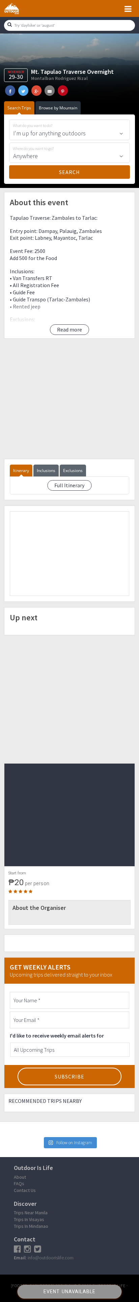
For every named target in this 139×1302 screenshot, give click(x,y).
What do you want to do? (32, 125)
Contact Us (25, 1190)
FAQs (19, 1183)
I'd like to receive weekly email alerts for (57, 1035)
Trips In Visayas (29, 1219)
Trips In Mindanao (31, 1226)
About (20, 1177)
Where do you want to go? (33, 148)
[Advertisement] (69, 398)
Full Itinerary (69, 485)
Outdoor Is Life (19, 8)
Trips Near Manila (31, 1213)
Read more (69, 329)
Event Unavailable (69, 1291)
